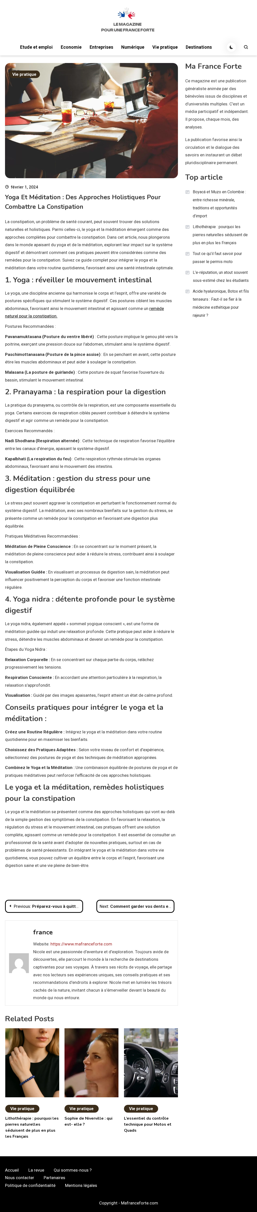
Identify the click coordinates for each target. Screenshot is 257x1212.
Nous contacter (19, 1177)
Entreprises (101, 47)
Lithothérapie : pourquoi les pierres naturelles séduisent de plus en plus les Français (220, 234)
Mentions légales (81, 1185)
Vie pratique (165, 47)
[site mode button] (231, 47)
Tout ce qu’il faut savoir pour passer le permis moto (217, 257)
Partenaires (54, 1177)
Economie (71, 47)
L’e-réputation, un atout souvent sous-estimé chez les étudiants (221, 276)
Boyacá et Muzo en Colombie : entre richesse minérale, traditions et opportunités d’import (219, 203)
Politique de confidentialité (30, 1185)
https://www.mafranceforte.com (81, 943)
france (43, 932)
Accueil (12, 1170)
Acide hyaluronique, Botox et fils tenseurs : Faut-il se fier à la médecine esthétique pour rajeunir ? (221, 303)
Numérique (132, 47)
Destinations (199, 47)
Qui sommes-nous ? (73, 1170)
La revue (36, 1170)
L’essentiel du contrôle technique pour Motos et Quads (147, 1124)
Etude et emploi (36, 47)
